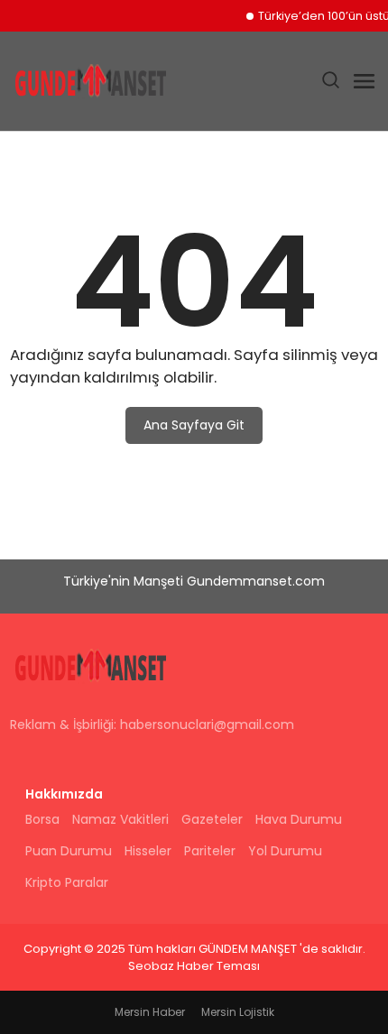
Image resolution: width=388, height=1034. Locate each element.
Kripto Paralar (66, 882)
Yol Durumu (285, 851)
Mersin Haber (150, 1012)
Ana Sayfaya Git (194, 425)
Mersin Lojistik (237, 1012)
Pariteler (210, 851)
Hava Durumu (298, 819)
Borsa (42, 819)
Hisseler (148, 851)
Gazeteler (212, 819)
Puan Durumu (68, 851)
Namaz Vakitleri (120, 819)
